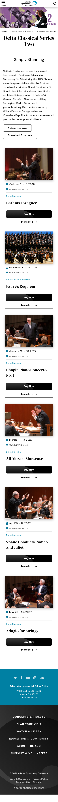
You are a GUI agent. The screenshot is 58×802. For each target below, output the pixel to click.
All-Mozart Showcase (24, 458)
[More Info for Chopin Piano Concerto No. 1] (29, 331)
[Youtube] (28, 678)
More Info (27, 221)
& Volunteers (29, 753)
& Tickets (29, 716)
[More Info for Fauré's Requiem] (29, 247)
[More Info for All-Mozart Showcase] (29, 420)
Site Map (37, 782)
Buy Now (29, 214)
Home (4, 32)
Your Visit (29, 724)
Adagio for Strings (22, 630)
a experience (29, 788)
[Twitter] (15, 678)
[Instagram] (34, 678)
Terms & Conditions (19, 779)
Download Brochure (20, 135)
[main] (29, 338)
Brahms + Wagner (21, 203)
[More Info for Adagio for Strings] (29, 592)
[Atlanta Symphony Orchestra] (29, 3)
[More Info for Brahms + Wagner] (29, 164)
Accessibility (23, 782)
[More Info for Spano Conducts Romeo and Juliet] (29, 503)
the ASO (29, 746)
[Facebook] (22, 678)
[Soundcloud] (42, 678)
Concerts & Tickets (22, 32)
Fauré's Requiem (20, 286)
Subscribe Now (17, 128)
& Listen (29, 731)
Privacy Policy (40, 779)
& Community (29, 738)
